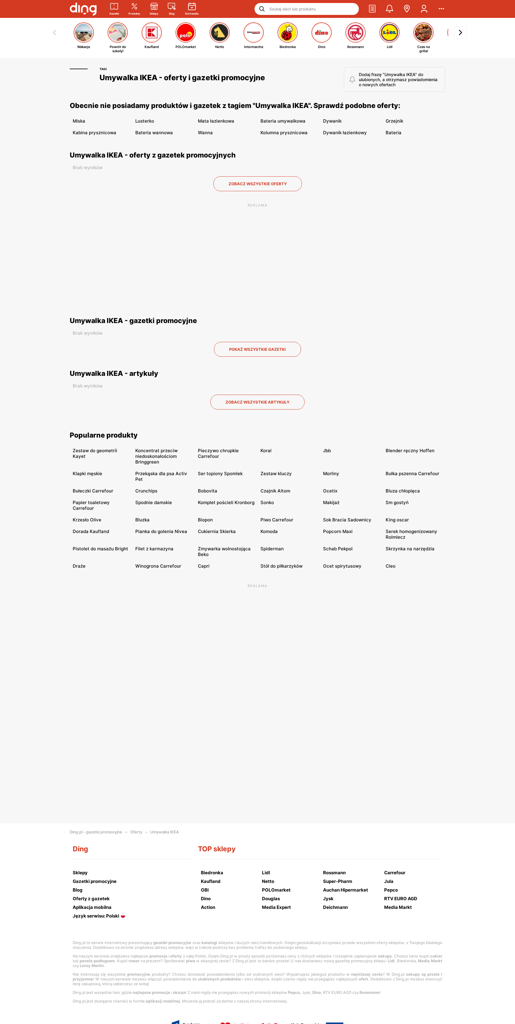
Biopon (205, 520)
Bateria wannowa (154, 132)
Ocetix (330, 491)
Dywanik (332, 121)
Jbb (327, 450)
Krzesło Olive (87, 520)
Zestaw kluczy (276, 473)
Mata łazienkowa (216, 121)
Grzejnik (394, 121)
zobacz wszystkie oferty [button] (258, 183)
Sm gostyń (397, 502)
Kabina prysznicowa (94, 132)
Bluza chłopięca (403, 491)
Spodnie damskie (153, 502)
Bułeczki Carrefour (93, 491)
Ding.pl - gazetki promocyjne (96, 832)
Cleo (390, 566)
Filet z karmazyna (154, 549)
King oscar (397, 520)
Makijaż (331, 502)
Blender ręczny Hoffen (410, 450)
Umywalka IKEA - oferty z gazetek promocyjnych (153, 155)
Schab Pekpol (338, 549)
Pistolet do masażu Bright (100, 549)
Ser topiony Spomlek (220, 473)
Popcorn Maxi (338, 531)
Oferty (136, 832)
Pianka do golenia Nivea (161, 531)
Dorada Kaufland (91, 531)
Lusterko (144, 121)
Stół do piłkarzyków (281, 566)
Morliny (331, 473)
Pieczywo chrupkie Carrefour (218, 453)
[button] (372, 9)
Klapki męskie (87, 473)
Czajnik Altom (275, 491)
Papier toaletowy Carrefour (91, 505)
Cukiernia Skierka (217, 531)
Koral (266, 450)
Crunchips (146, 491)
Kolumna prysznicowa (284, 132)
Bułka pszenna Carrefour (412, 473)
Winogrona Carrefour (158, 566)
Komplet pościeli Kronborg (226, 502)
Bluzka (142, 520)
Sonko (267, 502)
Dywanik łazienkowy (345, 132)
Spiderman (272, 549)
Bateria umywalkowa (282, 121)
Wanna (205, 132)
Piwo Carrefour (276, 520)
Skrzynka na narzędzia (410, 549)
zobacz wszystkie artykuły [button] (257, 402)
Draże (79, 566)
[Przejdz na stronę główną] (83, 9)
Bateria (393, 132)
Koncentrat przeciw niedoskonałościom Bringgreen (156, 456)
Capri (204, 566)
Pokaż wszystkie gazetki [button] (257, 349)
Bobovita (207, 491)
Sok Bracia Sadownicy (347, 520)
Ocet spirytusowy (342, 566)
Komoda (269, 531)
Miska (79, 121)
